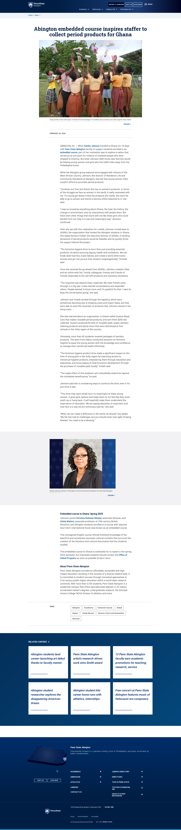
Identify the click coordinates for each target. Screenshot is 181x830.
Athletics (75, 782)
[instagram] (38, 771)
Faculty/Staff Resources (119, 795)
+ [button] (100, 771)
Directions (117, 777)
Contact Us (76, 792)
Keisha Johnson (91, 146)
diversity (76, 619)
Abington (76, 608)
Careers (74, 787)
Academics (83, 9)
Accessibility (94, 816)
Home (30, 15)
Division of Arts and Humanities (111, 613)
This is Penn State (120, 782)
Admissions (96, 9)
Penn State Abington (75, 149)
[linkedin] (48, 771)
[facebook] (43, 771)
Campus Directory (120, 772)
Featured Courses (105, 608)
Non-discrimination (83, 816)
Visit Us (129, 4)
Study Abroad (88, 613)
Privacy (72, 816)
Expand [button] (127, 124)
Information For (126, 9)
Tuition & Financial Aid (121, 788)
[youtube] (52, 771)
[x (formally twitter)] (57, 771)
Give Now (138, 4)
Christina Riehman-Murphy (89, 518)
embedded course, (69, 152)
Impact (75, 613)
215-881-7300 (109, 807)
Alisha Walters (67, 521)
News (37, 15)
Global (119, 608)
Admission (75, 777)
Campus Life (110, 9)
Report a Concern (116, 4)
